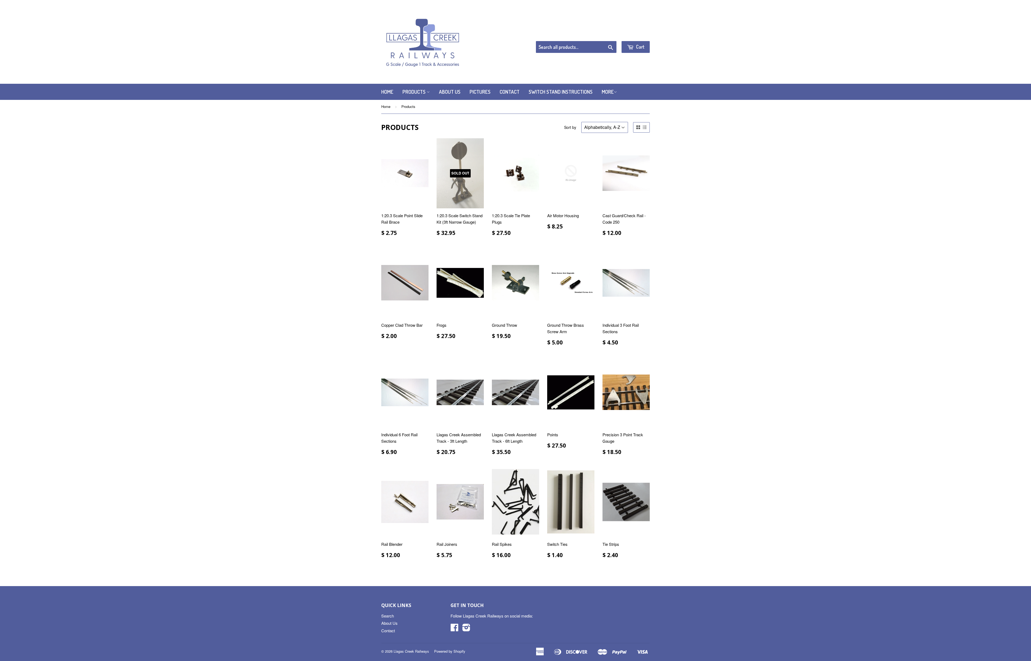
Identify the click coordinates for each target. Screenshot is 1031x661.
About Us (449, 91)
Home (387, 91)
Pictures (480, 91)
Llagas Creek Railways (411, 651)
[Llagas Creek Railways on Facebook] (455, 629)
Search (387, 616)
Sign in (606, 34)
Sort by (570, 127)
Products (414, 91)
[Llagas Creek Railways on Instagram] (466, 629)
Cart (639, 47)
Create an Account (634, 34)
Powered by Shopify (449, 651)
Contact (510, 91)
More (608, 91)
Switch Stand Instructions (561, 91)
